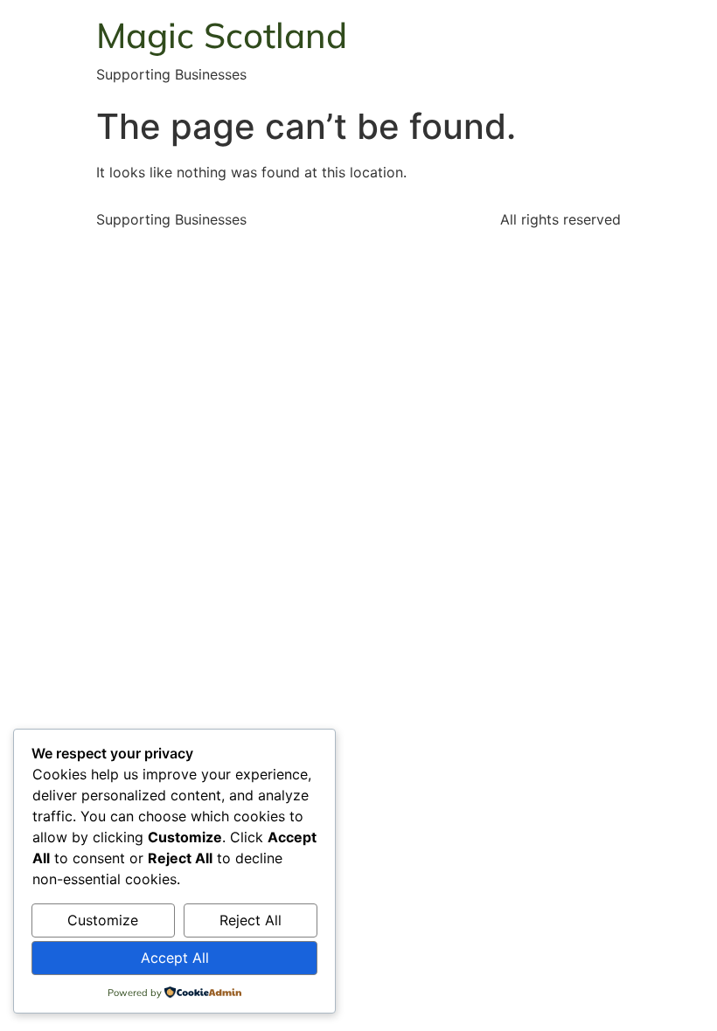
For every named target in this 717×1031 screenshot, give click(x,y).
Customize (102, 920)
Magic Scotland (221, 35)
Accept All (175, 957)
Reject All (250, 920)
